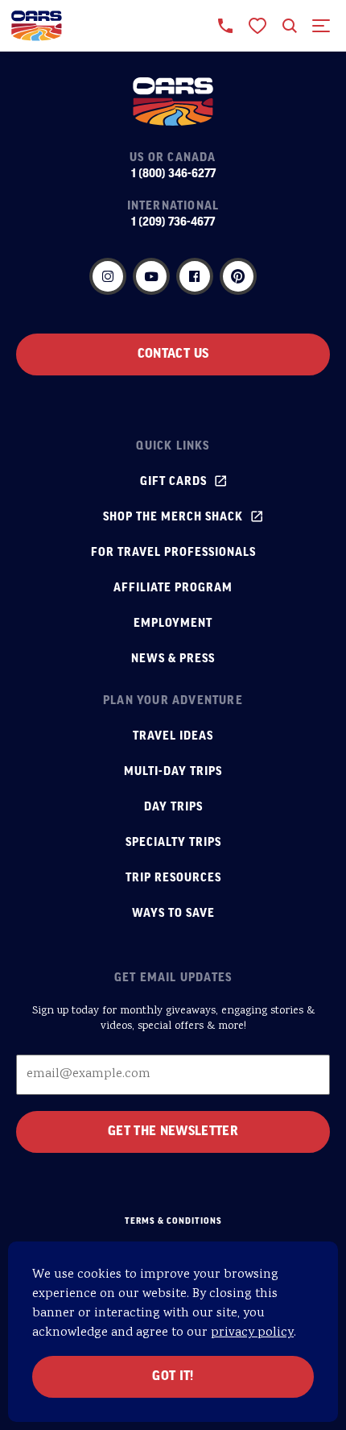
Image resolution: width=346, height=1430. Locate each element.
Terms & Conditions (173, 1221)
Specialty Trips (173, 842)
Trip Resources (173, 878)
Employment (173, 623)
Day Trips (173, 807)
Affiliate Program (173, 588)
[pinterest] (238, 276)
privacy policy (252, 1333)
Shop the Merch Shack (173, 517)
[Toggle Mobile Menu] (322, 26)
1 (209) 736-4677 (173, 222)
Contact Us (173, 354)
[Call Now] (225, 26)
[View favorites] (257, 26)
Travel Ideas (173, 736)
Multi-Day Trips (173, 771)
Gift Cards (173, 481)
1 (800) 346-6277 (173, 174)
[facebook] (194, 276)
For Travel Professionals (173, 552)
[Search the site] (290, 26)
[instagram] (107, 276)
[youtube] (151, 276)
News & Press (173, 659)
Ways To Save (173, 913)
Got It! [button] (172, 1377)
